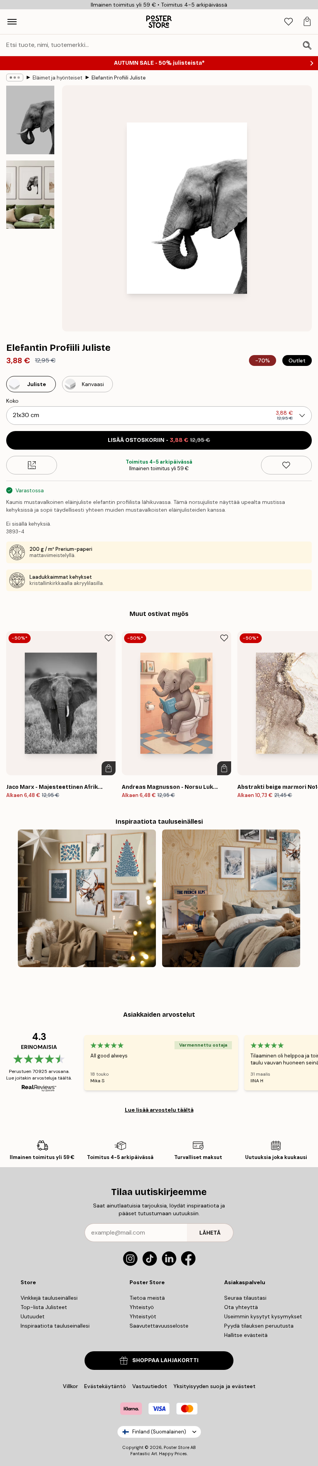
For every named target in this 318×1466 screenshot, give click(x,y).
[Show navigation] (12, 21)
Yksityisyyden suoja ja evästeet (214, 1386)
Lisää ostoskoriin (159, 440)
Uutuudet (33, 1316)
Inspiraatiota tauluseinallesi (55, 1325)
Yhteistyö (142, 1307)
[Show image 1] (30, 120)
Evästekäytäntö (105, 1386)
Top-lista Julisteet (44, 1307)
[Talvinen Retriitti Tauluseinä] (231, 899)
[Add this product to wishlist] (286, 465)
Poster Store (176, 1447)
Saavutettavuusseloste (159, 1325)
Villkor (70, 1386)
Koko (12, 400)
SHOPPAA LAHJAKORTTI (165, 1360)
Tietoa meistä (147, 1297)
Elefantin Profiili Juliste (119, 77)
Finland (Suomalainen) (159, 1431)
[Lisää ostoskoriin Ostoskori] (109, 768)
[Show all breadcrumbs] (14, 77)
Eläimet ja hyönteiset (57, 77)
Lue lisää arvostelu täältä (159, 1109)
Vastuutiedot (149, 1386)
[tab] (288, 22)
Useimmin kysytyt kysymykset (263, 1316)
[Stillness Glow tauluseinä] (87, 899)
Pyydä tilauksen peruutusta (259, 1325)
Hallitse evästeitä (246, 1334)
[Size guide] (31, 465)
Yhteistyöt (143, 1316)
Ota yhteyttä (241, 1307)
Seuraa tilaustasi (245, 1297)
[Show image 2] (30, 194)
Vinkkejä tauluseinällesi (49, 1297)
